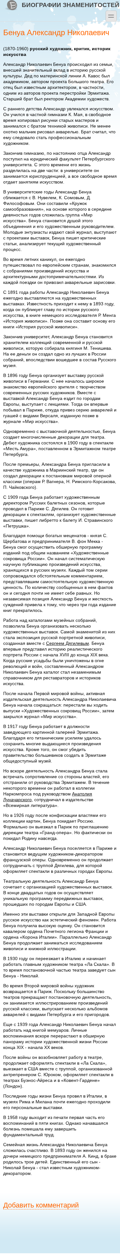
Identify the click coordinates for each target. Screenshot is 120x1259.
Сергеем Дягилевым (67, 643)
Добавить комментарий (41, 1205)
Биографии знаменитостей (70, 5)
